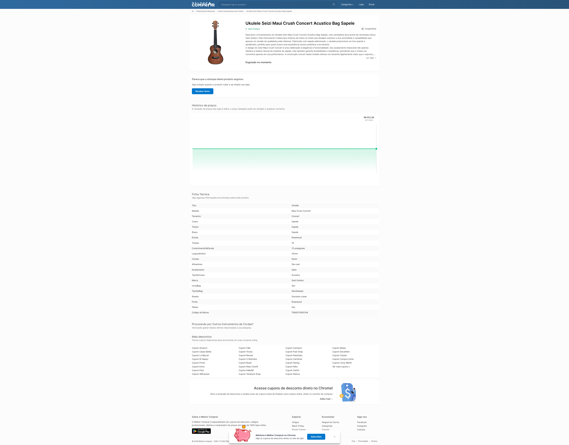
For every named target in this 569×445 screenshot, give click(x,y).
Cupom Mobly (339, 348)
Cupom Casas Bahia (201, 351)
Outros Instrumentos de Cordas (230, 11)
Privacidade (363, 441)
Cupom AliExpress (200, 374)
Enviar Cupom (299, 429)
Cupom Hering (292, 362)
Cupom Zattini (292, 370)
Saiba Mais (316, 436)
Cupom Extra (198, 366)
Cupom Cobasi (339, 355)
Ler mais (370, 58)
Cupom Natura (293, 374)
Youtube (361, 429)
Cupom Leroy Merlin (342, 362)
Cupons (325, 429)
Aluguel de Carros (330, 422)
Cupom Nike (292, 366)
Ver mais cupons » (341, 366)
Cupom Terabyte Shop (250, 374)
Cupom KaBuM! (246, 370)
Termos (374, 441)
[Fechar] (335, 437)
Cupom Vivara (245, 351)
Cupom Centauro (294, 348)
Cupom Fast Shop (294, 351)
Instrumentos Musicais (205, 11)
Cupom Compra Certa (343, 359)
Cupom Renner (246, 355)
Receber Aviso (202, 91)
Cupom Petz (198, 370)
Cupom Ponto (198, 362)
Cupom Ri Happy (200, 359)
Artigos (295, 422)
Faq (353, 441)
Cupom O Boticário (248, 359)
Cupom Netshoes (294, 355)
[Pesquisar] (334, 4)
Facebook (362, 422)
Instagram (362, 426)
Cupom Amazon (199, 348)
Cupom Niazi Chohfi (248, 366)
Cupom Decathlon (341, 351)
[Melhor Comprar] (204, 4)
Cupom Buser (245, 362)
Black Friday (298, 426)
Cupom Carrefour (294, 359)
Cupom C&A (244, 348)
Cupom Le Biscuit (200, 355)
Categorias (327, 426)
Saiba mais (325, 399)
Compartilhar (370, 29)
